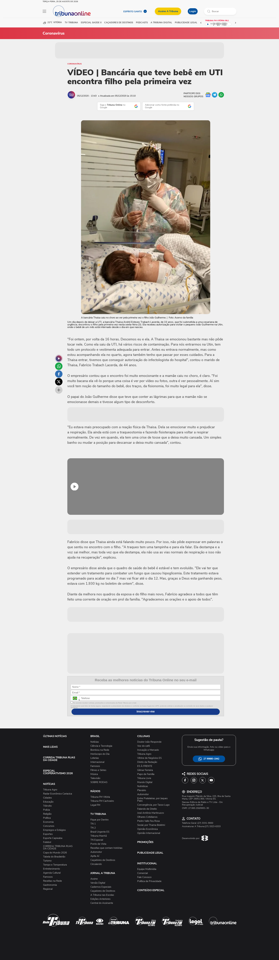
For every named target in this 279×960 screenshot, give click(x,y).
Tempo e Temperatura (55, 865)
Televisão (95, 778)
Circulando (96, 864)
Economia (48, 822)
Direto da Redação (147, 762)
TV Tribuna (71, 23)
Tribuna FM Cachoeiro (102, 801)
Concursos (48, 826)
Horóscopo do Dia (99, 754)
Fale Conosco (144, 877)
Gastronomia (50, 885)
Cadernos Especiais (100, 887)
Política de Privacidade (149, 881)
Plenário (141, 790)
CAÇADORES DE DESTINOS (118, 23)
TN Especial (96, 840)
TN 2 (93, 828)
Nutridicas (142, 786)
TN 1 (93, 824)
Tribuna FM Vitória (100, 797)
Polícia (46, 810)
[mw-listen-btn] (59, 358)
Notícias (94, 742)
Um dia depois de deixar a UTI (84, 322)
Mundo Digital (144, 782)
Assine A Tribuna (168, 11)
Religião (47, 814)
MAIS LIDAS (50, 747)
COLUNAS (143, 736)
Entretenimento (51, 869)
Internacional (97, 762)
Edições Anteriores (100, 899)
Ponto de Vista (98, 844)
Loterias (94, 758)
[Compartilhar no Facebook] (59, 374)
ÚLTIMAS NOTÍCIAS (55, 736)
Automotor (96, 852)
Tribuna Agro (50, 790)
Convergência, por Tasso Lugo (153, 805)
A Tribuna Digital (161, 23)
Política (47, 818)
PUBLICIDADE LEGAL (150, 853)
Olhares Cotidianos (147, 817)
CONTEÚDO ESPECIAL (150, 890)
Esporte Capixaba (52, 838)
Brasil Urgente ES (99, 832)
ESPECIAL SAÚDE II (91, 23)
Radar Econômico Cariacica (57, 794)
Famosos (48, 877)
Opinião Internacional (148, 833)
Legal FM (95, 805)
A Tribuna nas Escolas (102, 895)
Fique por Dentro (99, 820)
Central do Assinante (101, 903)
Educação (48, 802)
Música (94, 774)
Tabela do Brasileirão (54, 857)
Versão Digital (97, 883)
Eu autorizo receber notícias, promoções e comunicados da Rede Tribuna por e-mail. (105, 703)
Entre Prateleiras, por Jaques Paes (152, 799)
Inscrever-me (146, 711)
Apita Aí (94, 856)
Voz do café (143, 746)
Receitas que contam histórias (106, 848)
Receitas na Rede (52, 881)
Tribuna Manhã (98, 836)
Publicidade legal (186, 23)
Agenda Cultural (52, 873)
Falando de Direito (147, 809)
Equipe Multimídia (146, 869)
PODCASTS (142, 23)
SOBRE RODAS (98, 782)
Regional (47, 889)
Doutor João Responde (149, 742)
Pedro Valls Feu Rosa (148, 821)
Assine (94, 879)
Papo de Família (145, 774)
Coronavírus (74, 63)
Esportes (48, 834)
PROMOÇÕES (145, 842)
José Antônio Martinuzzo (150, 813)
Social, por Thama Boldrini (151, 825)
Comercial (142, 873)
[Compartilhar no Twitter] (59, 382)
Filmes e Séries (98, 770)
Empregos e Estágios (54, 830)
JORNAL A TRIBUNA (102, 873)
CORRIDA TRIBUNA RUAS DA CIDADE (59, 759)
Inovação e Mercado (148, 750)
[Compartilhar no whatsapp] (59, 366)
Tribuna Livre (144, 778)
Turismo (47, 861)
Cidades (47, 798)
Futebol (47, 842)
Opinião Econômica (147, 829)
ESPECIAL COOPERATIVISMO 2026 (58, 772)
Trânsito (47, 806)
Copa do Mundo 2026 (55, 852)
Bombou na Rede (99, 750)
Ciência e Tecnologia (101, 746)
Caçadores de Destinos (102, 860)
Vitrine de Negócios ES (149, 758)
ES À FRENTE (144, 766)
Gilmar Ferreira (145, 770)
